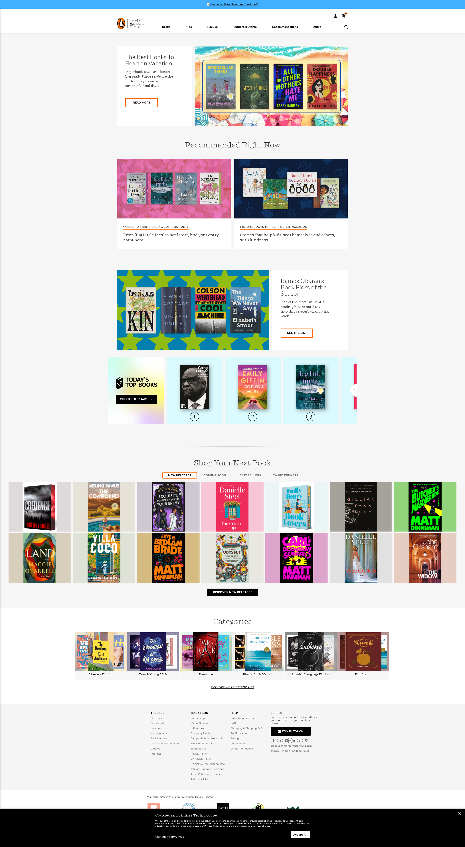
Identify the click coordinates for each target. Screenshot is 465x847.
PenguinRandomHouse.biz (207, 738)
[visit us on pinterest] (300, 740)
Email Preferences (202, 743)
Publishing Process (242, 718)
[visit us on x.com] (280, 740)
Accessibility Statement (165, 743)
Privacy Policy (199, 753)
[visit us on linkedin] (293, 740)
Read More (142, 103)
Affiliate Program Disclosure (207, 769)
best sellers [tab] (250, 475)
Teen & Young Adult (153, 674)
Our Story (156, 718)
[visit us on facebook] (273, 740)
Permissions (238, 743)
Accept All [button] (300, 835)
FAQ (233, 723)
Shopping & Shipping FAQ (247, 728)
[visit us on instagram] (306, 740)
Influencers (197, 728)
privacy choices (261, 826)
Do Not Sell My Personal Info (208, 764)
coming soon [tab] (215, 475)
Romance (206, 674)
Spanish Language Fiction (311, 674)
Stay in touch (292, 731)
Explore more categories (232, 687)
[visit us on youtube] (287, 740)
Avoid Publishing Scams (205, 774)
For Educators (239, 733)
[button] (166, 26)
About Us (157, 713)
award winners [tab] (285, 475)
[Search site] (346, 27)
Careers (155, 748)
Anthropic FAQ (199, 779)
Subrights (237, 738)
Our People (157, 723)
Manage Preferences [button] (169, 836)
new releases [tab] (179, 475)
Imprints (156, 753)
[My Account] (335, 14)
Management (159, 733)
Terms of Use (198, 748)
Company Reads (200, 733)
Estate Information (242, 748)
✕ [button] (459, 814)
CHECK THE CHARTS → (136, 399)
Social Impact (159, 738)
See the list (297, 333)
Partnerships (198, 718)
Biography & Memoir (258, 674)
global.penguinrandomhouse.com (291, 745)
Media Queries (199, 723)
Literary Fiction (101, 674)
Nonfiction (363, 674)
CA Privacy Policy (201, 759)
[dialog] (232, 828)
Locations (157, 728)
